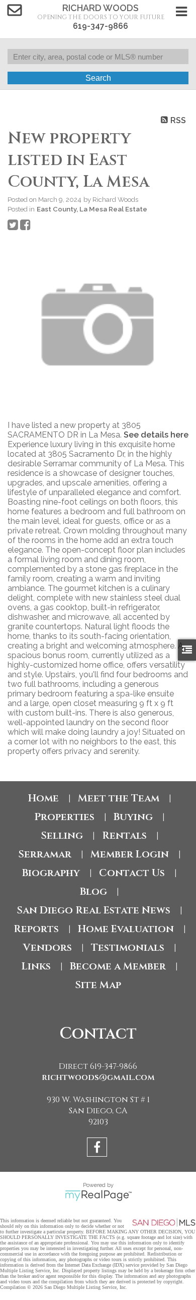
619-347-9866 (100, 26)
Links (36, 966)
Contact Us (132, 873)
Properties (64, 817)
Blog (93, 891)
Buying (133, 817)
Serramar (44, 854)
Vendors (47, 947)
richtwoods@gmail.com (98, 1077)
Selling (62, 835)
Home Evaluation (126, 929)
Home (43, 798)
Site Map (98, 985)
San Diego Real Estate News (93, 910)
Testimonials (127, 947)
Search (98, 78)
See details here (156, 435)
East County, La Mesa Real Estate (92, 209)
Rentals (124, 835)
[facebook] (98, 1149)
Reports (36, 929)
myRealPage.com (98, 1195)
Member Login (129, 854)
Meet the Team (118, 798)
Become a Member (118, 966)
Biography (51, 873)
